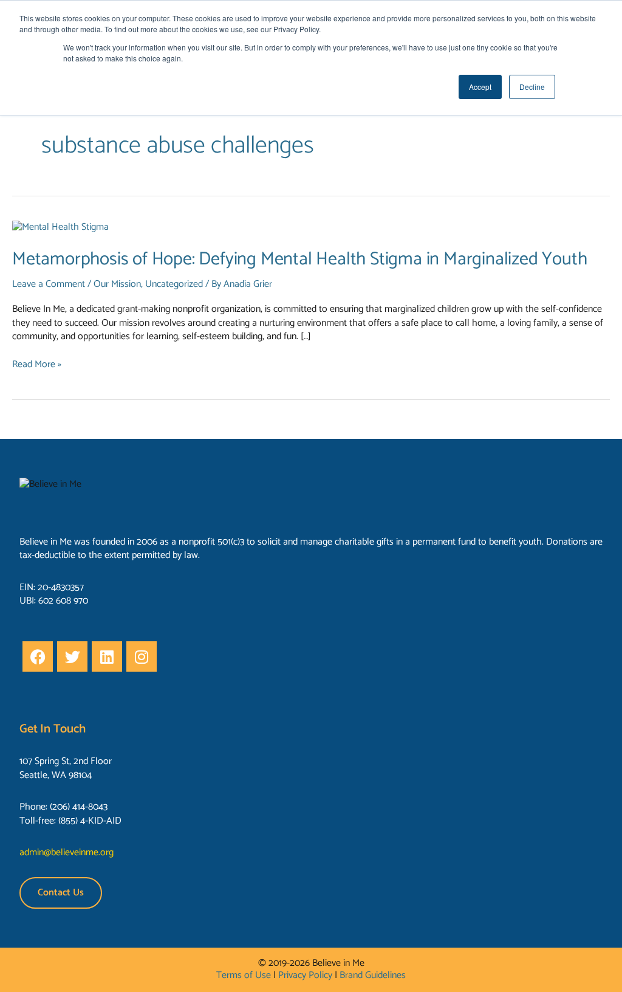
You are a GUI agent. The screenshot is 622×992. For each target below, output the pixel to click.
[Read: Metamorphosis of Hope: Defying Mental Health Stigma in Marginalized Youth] (60, 227)
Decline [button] (532, 86)
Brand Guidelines (373, 975)
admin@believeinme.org (66, 852)
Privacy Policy (305, 975)
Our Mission (117, 284)
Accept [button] (480, 86)
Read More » (36, 364)
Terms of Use (243, 975)
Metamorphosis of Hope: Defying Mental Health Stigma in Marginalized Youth (299, 259)
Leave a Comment (48, 284)
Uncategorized (174, 284)
